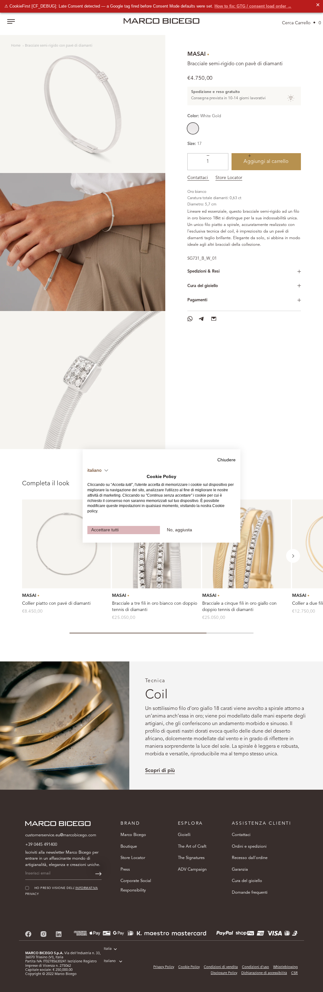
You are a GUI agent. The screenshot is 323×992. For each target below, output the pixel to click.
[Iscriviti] (98, 874)
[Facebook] (28, 934)
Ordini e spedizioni (249, 847)
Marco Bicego (133, 835)
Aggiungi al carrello (266, 161)
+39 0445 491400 (41, 845)
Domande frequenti (249, 893)
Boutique (128, 847)
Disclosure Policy (224, 973)
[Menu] (11, 22)
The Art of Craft (192, 847)
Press (125, 870)
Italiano (110, 961)
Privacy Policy (163, 967)
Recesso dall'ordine (249, 858)
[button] (293, 556)
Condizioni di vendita (221, 967)
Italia (108, 949)
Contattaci (198, 178)
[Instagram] (43, 934)
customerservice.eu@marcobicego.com (60, 835)
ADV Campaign (192, 870)
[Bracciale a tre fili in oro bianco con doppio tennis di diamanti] (156, 543)
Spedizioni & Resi (203, 271)
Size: (191, 144)
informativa (86, 888)
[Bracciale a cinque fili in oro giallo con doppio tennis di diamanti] (246, 543)
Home (16, 46)
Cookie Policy (189, 967)
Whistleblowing (285, 967)
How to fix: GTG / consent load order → (252, 6)
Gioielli (184, 835)
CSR (294, 973)
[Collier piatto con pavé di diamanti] (66, 543)
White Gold (192, 128)
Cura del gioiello (202, 286)
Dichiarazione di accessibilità (264, 973)
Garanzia (240, 870)
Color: (204, 116)
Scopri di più (160, 770)
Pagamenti (197, 300)
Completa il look (45, 484)
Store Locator (228, 178)
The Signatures (191, 858)
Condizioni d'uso (255, 967)
